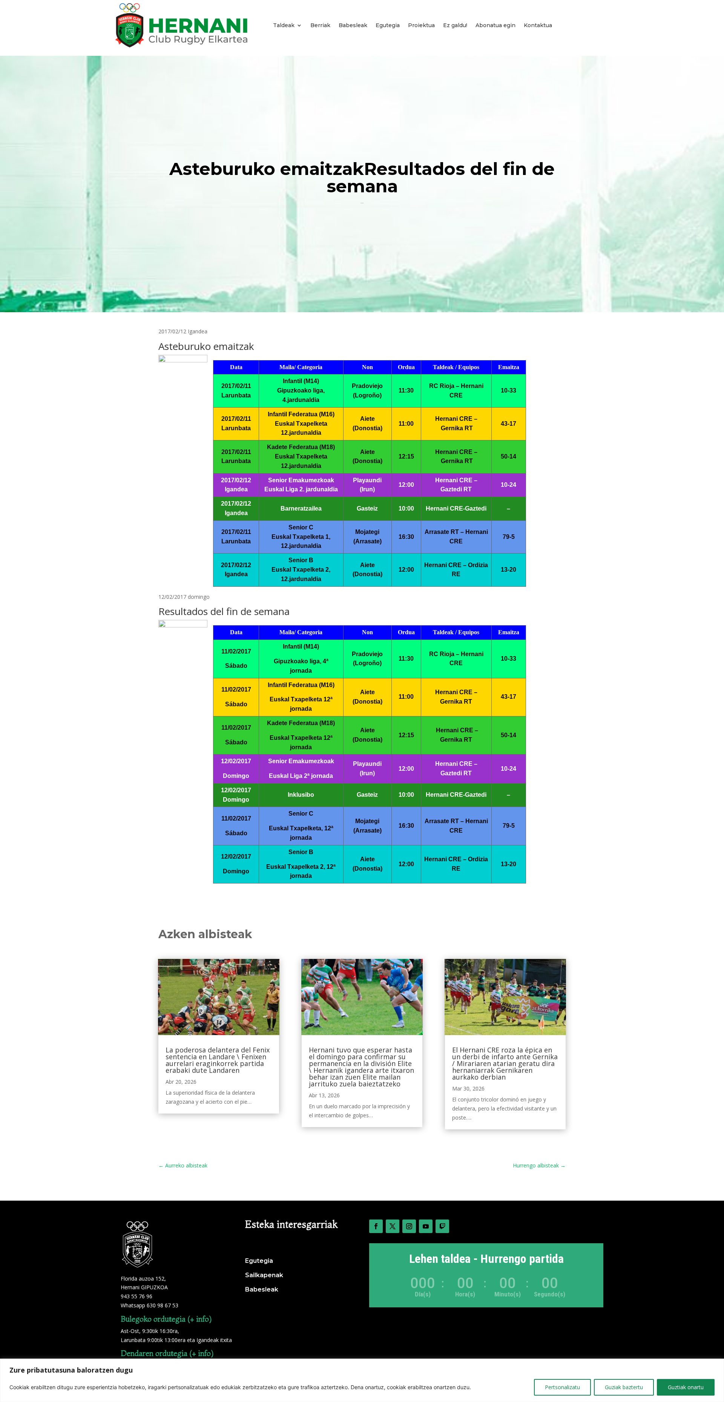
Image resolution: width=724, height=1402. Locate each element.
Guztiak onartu (686, 1387)
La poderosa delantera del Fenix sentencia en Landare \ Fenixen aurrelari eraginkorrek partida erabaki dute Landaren (218, 1060)
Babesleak (353, 25)
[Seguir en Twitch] (442, 1226)
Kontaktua (538, 25)
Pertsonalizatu (562, 1387)
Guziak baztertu (624, 1387)
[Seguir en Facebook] (376, 1226)
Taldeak (284, 25)
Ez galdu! (455, 25)
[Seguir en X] (392, 1226)
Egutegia (388, 25)
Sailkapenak (264, 1275)
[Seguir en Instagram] (409, 1226)
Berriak (320, 25)
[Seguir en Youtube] (426, 1226)
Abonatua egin (495, 25)
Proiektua (421, 25)
